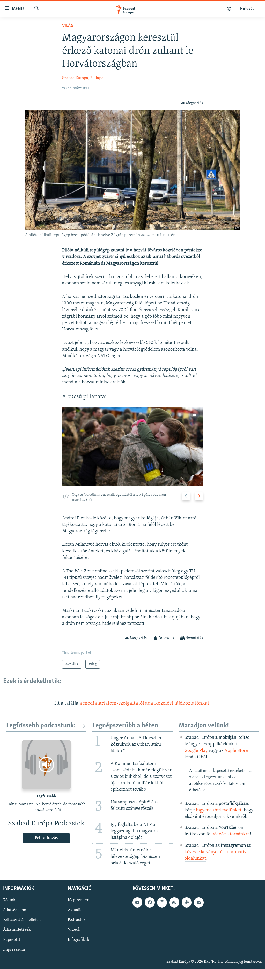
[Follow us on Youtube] (137, 902)
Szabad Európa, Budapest (84, 78)
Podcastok (76, 920)
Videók (74, 930)
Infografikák (78, 940)
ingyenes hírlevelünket (218, 810)
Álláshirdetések (17, 930)
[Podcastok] (229, 8)
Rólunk (9, 900)
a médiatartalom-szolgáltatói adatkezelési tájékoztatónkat (144, 703)
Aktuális (75, 910)
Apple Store (236, 751)
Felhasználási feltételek (23, 920)
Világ (67, 26)
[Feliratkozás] (199, 902)
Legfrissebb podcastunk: (41, 725)
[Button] (192, 103)
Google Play (196, 751)
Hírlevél (247, 9)
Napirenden (78, 900)
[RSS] (174, 902)
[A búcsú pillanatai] (132, 446)
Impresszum (14, 950)
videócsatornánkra (231, 834)
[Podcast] (187, 902)
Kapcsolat (11, 940)
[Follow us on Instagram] (162, 902)
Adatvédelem (14, 910)
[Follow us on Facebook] (149, 902)
